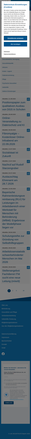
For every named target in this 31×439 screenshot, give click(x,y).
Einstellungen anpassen (15, 38)
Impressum (7, 51)
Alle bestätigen (15, 44)
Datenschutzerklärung (10, 54)
